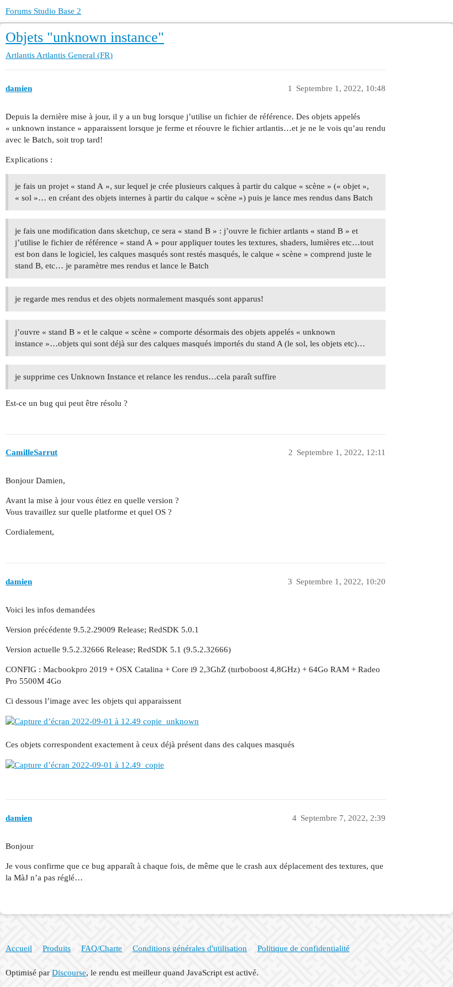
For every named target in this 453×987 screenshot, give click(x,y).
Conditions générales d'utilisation (190, 948)
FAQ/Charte (101, 948)
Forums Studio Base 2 (43, 11)
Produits (57, 948)
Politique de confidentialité (303, 948)
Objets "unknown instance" (85, 37)
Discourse (69, 972)
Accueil (19, 948)
